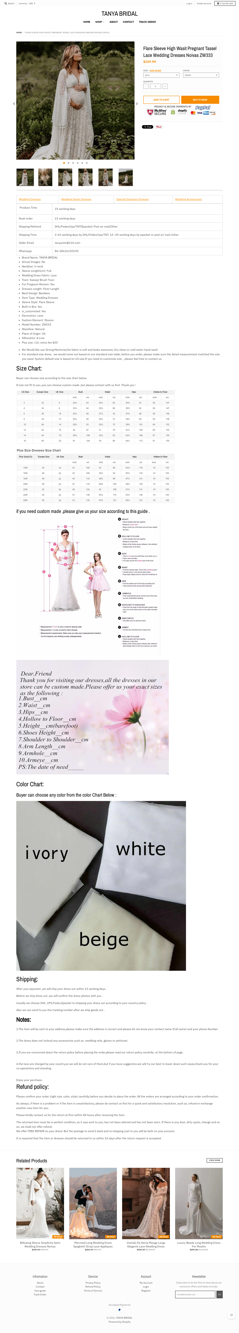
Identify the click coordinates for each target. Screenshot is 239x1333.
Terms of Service (93, 1290)
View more (214, 1160)
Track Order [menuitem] (147, 21)
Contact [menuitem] (128, 21)
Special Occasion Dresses (132, 199)
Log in (189, 3)
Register (146, 1290)
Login (146, 1286)
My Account (146, 1282)
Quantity (148, 81)
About (40, 1282)
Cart (226, 3)
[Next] (137, 103)
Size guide (155, 70)
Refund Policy (93, 1286)
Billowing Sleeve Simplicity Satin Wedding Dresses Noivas (40, 1244)
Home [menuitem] (86, 21)
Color (186, 70)
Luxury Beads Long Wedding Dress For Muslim (198, 1244)
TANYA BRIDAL (119, 13)
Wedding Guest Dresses (76, 199)
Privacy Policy (93, 1282)
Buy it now (200, 99)
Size (152, 70)
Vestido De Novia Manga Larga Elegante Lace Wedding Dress (146, 1244)
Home (19, 32)
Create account (204, 3)
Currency (23, 3)
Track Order (40, 1294)
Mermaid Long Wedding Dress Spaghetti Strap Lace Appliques (93, 1244)
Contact (40, 1286)
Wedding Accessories (188, 199)
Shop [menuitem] (98, 21)
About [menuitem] (114, 21)
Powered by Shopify (120, 1321)
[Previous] (14, 103)
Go (219, 1294)
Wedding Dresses (30, 199)
